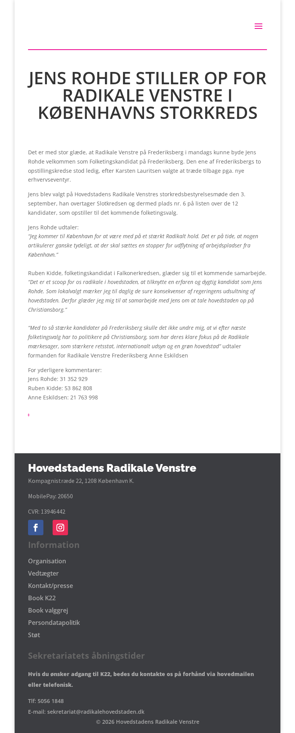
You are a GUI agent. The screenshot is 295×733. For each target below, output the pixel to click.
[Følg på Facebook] (35, 527)
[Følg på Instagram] (60, 527)
